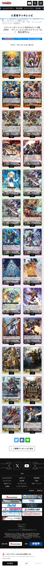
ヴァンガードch (29, 3)
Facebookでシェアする (22, 440)
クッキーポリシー (22, 528)
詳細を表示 (38, 563)
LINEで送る (27, 440)
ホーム (3, 20)
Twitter (17, 465)
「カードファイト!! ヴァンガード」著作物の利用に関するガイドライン (22, 529)
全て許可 (10, 563)
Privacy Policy (6, 558)
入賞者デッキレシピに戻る (23, 448)
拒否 (26, 563)
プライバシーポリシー (22, 524)
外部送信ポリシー (22, 526)
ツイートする (16, 440)
